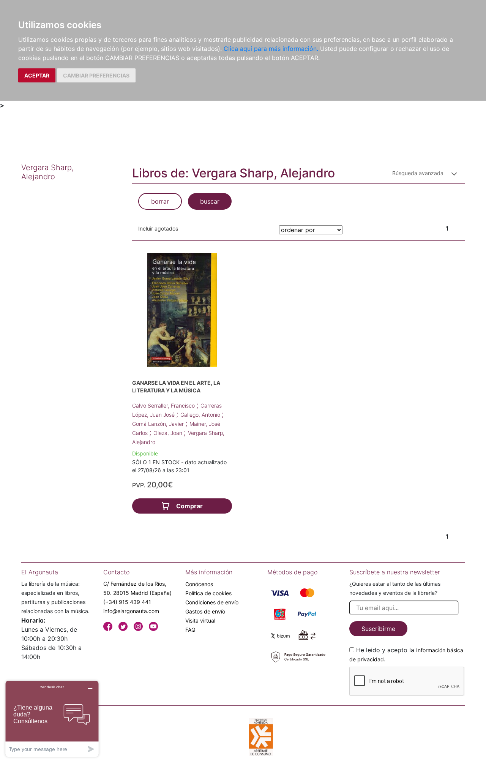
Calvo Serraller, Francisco (164, 405)
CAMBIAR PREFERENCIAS (96, 75)
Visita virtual (200, 620)
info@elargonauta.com (131, 611)
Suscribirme (378, 628)
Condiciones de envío (211, 602)
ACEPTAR (36, 75)
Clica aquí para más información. (271, 48)
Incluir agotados (158, 228)
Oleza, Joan (168, 433)
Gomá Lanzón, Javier (158, 424)
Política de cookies (208, 593)
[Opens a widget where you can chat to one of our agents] (52, 718)
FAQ (190, 629)
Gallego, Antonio (201, 414)
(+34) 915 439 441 (127, 602)
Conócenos (199, 584)
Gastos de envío (205, 611)
